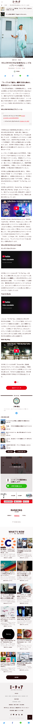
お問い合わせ (12, 707)
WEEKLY (9, 515)
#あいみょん (17, 501)
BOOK (19, 696)
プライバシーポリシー (25, 707)
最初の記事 (10, 451)
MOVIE (10, 696)
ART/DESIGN (14, 696)
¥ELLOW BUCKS (12, 68)
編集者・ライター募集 (19, 710)
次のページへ (16, 388)
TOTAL (24, 515)
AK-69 (24, 68)
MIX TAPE (16, 704)
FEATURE (16, 699)
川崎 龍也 (18, 71)
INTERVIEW (14, 701)
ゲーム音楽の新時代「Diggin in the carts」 (16, 14)
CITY (27, 696)
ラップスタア (19, 68)
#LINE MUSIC (8, 501)
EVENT (19, 701)
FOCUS (16, 693)
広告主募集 (12, 710)
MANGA (11, 704)
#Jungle (23, 115)
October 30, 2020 (24, 121)
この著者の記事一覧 (21, 451)
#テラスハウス (27, 501)
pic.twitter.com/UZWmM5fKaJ (11, 118)
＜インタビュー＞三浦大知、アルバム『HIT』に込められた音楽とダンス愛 (19, 9)
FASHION (23, 696)
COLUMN (21, 704)
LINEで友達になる (16, 486)
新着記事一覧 (18, 707)
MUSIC (6, 5)
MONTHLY (16, 515)
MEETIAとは (6, 707)
